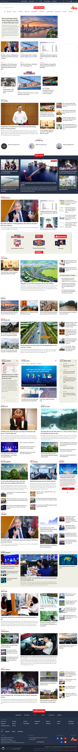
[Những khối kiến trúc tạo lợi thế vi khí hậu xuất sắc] (49, 676)
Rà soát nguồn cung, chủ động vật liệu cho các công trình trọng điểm (9, 334)
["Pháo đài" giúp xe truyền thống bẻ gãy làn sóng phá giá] (10, 638)
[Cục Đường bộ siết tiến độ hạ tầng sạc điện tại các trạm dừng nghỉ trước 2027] (3, 659)
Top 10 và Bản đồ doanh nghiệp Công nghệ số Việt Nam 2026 (67, 476)
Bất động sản (58, 11)
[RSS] (65, 742)
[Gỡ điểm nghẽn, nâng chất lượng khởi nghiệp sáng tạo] (3, 573)
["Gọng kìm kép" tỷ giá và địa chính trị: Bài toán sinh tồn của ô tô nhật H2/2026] (68, 638)
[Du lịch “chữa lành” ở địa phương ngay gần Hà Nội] (68, 181)
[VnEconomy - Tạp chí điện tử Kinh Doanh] (39, 711)
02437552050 (32, 739)
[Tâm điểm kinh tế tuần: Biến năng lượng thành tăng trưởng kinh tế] (30, 393)
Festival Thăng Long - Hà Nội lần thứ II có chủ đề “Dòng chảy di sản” (68, 172)
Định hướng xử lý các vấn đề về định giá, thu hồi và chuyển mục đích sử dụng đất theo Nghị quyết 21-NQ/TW (71, 332)
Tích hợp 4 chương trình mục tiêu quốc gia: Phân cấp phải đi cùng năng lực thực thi (69, 119)
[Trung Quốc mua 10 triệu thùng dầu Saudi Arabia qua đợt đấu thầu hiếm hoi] (62, 535)
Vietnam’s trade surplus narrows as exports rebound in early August (28, 93)
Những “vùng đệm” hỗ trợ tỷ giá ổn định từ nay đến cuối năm (71, 262)
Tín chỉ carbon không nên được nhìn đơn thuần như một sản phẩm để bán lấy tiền (49, 455)
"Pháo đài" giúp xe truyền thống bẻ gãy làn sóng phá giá (9, 646)
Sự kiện (61, 462)
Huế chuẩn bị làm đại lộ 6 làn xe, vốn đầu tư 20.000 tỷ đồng (69, 395)
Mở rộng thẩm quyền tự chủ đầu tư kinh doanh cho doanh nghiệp (38, 184)
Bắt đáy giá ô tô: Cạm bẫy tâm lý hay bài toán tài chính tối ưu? (38, 657)
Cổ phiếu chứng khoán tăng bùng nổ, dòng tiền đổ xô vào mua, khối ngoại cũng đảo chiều (69, 380)
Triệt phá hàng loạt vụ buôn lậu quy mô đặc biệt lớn (9, 172)
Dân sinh (71, 11)
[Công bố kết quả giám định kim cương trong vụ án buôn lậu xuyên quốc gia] (49, 598)
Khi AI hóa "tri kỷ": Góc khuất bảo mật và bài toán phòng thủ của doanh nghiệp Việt (38, 579)
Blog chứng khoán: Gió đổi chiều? (48, 229)
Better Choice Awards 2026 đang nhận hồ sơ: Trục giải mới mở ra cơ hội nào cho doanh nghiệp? (17, 507)
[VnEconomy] (29, 74)
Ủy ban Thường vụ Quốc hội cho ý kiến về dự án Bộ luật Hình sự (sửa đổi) (47, 132)
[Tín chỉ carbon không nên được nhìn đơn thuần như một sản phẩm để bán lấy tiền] (49, 447)
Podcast (27, 363)
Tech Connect (47, 1)
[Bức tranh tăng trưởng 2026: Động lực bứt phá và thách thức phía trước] (39, 27)
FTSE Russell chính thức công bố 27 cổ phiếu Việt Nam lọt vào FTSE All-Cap (48, 57)
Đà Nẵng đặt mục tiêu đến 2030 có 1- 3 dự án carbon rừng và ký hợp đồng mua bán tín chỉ (59, 432)
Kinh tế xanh (34, 11)
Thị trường (41, 11)
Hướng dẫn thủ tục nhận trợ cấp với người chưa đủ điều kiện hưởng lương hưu (71, 610)
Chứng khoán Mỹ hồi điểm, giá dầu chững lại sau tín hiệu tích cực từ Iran (70, 527)
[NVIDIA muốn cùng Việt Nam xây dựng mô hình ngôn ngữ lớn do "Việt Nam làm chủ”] (19, 419)
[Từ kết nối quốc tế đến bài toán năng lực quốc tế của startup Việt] (10, 559)
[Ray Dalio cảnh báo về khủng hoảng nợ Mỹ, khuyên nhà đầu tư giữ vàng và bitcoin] (10, 46)
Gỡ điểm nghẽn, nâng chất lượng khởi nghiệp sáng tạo (13, 573)
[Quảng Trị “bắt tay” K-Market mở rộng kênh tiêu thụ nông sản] (29, 305)
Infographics (33, 363)
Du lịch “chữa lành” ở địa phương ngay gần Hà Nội (68, 188)
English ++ (54, 1)
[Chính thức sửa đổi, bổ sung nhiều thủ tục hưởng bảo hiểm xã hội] (19, 604)
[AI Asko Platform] (60, 237)
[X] (66, 1)
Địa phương (65, 391)
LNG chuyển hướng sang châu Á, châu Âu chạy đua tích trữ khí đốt (71, 542)
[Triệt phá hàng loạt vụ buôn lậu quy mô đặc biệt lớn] (10, 164)
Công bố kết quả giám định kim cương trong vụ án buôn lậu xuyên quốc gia (48, 607)
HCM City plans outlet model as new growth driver (8, 91)
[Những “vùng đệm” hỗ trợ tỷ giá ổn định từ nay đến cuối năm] (62, 262)
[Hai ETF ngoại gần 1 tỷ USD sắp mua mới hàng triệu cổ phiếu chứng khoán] (62, 209)
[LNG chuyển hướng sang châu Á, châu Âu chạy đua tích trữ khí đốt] (62, 542)
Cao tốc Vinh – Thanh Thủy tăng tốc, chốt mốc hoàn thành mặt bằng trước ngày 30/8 (70, 348)
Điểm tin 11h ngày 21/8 (41, 144)
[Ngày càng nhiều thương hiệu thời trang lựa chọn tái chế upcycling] (49, 694)
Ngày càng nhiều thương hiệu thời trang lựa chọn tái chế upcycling (48, 701)
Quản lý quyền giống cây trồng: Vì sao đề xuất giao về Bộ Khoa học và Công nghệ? (48, 624)
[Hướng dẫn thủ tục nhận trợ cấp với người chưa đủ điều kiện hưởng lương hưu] (62, 610)
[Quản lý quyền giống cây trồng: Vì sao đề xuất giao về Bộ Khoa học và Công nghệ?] (49, 616)
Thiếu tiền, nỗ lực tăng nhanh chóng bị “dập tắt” (68, 388)
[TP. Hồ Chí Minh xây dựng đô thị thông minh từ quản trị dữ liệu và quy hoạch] (49, 305)
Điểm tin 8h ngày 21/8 (68, 144)
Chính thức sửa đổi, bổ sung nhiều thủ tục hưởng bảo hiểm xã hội (19, 618)
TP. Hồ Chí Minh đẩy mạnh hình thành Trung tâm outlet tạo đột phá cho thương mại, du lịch (17, 499)
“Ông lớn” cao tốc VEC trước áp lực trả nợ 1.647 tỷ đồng (36, 283)
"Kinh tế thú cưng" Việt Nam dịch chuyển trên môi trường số (71, 695)
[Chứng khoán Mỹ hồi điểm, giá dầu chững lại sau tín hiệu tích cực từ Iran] (62, 527)
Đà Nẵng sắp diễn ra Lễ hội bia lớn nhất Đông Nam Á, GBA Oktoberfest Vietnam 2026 (70, 674)
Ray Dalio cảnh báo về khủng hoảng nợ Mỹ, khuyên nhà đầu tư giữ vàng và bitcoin (9, 57)
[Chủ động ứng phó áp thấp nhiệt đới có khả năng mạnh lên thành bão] (62, 603)
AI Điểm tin (39, 140)
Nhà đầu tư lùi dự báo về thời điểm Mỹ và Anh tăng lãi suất (28, 65)
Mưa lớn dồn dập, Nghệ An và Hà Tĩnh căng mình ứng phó (67, 313)
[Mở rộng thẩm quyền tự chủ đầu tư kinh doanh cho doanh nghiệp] (39, 170)
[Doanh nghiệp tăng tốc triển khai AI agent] (68, 559)
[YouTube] (71, 1)
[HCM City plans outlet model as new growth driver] (8, 82)
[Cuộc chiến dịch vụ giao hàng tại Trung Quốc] (62, 688)
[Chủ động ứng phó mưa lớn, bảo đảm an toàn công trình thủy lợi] (62, 617)
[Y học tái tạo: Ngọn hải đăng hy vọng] (48, 393)
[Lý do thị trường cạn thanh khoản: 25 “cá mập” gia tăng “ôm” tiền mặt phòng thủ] (62, 202)
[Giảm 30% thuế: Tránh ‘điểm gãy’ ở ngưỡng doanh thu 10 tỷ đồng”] (59, 112)
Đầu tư (14, 11)
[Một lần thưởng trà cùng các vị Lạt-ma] (62, 681)
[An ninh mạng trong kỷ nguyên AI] (3, 580)
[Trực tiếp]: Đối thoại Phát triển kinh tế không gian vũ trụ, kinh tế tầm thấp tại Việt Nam (9, 455)
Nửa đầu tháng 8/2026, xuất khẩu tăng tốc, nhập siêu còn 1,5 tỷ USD (28, 56)
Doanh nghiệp (50, 11)
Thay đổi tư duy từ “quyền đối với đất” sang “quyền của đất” (45, 492)
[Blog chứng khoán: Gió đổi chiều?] (49, 222)
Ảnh (2, 731)
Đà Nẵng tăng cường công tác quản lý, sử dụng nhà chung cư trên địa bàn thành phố (71, 341)
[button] (17, 400)
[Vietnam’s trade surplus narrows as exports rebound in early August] (29, 83)
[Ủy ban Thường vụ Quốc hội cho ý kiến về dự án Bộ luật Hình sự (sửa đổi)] (47, 124)
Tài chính (20, 11)
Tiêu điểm (9, 11)
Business (4, 87)
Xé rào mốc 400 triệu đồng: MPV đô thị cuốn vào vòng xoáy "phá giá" (12, 651)
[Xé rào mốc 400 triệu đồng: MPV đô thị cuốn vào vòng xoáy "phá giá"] (3, 652)
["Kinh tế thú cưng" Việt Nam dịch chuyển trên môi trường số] (62, 695)
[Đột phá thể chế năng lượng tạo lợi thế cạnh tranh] (39, 376)
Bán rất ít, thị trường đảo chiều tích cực (68, 366)
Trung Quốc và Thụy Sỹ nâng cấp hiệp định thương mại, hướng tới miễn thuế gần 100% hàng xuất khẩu (9, 67)
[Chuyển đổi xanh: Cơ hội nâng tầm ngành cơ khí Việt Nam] (3, 494)
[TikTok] (74, 1)
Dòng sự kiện (6, 361)
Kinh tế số (27, 11)
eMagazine (39, 363)
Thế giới (64, 11)
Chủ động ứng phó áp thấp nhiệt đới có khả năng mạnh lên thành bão (71, 602)
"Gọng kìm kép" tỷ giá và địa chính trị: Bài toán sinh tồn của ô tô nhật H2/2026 (67, 647)
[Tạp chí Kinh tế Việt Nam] (17, 237)
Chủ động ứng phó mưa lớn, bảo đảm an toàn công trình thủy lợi (71, 617)
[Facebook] (63, 1)
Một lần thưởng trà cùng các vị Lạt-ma (70, 680)
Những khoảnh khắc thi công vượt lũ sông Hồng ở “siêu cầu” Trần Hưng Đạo (10, 189)
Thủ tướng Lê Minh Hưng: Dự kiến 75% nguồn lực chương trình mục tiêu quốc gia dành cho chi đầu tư (69, 126)
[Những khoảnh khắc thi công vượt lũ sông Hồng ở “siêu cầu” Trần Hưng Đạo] (10, 181)
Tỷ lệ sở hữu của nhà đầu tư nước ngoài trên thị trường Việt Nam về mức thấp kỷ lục (70, 217)
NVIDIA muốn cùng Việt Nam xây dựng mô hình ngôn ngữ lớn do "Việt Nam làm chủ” (18, 432)
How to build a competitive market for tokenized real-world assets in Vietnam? (48, 91)
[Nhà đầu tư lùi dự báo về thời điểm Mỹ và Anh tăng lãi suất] (62, 269)
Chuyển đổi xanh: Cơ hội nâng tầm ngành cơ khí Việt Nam (17, 493)
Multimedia (25, 361)
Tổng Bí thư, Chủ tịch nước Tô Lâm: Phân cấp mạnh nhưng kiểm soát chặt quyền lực (18, 127)
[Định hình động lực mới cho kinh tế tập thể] (43, 472)
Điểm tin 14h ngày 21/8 (14, 144)
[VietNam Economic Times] (39, 237)
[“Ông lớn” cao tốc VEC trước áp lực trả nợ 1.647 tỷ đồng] (39, 271)
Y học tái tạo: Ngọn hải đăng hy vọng (47, 400)
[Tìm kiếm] (4, 7)
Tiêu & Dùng (31, 1)
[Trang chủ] (4, 11)
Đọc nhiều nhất (65, 361)
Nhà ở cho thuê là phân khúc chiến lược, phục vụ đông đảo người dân (9, 351)
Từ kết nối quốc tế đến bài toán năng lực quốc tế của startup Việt (9, 567)
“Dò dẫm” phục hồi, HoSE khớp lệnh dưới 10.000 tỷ (69, 372)
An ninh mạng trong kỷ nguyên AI (12, 579)
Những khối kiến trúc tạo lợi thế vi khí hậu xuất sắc (48, 684)
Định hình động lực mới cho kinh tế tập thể (42, 481)
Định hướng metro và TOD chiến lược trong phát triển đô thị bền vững (10, 376)
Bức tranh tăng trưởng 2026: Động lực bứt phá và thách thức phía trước (10, 21)
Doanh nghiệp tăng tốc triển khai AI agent (67, 567)
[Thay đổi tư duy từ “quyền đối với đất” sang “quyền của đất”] (32, 493)
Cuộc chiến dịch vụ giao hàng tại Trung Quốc (70, 687)
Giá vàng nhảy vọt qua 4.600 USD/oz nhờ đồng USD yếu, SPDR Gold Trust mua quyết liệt (48, 529)
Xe (36, 1)
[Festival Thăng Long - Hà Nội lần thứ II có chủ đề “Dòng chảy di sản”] (68, 164)
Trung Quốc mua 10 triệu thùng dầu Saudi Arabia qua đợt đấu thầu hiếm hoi (71, 535)
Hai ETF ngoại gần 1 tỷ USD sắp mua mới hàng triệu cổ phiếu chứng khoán (70, 210)
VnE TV (40, 1)
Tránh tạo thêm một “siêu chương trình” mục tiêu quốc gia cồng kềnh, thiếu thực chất (47, 114)
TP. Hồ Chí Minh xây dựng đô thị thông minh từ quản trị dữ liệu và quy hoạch (48, 66)
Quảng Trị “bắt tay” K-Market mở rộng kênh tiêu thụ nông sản (29, 313)
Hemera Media (19, 747)
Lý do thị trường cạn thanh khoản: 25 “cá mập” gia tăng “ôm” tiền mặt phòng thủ (71, 202)
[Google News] (76, 1)
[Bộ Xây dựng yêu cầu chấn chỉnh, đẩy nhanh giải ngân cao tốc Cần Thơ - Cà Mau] (39, 333)
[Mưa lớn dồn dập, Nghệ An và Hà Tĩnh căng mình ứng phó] (68, 305)
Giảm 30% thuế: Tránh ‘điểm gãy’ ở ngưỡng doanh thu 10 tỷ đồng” (69, 112)
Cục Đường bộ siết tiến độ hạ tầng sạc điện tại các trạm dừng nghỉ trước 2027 (12, 659)
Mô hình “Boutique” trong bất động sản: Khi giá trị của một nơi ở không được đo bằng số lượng (71, 324)
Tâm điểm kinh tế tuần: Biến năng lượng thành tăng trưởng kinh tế (29, 400)
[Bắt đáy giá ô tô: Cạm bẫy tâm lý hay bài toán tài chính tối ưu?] (39, 644)
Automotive (5, 631)
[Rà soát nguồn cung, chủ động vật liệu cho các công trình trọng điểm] (10, 327)
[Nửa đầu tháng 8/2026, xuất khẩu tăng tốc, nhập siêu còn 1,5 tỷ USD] (29, 46)
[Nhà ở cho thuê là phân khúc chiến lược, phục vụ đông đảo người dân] (10, 343)
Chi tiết (68, 488)
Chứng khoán (24, 1)
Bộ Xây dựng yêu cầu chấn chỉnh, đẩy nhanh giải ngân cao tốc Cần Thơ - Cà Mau (38, 346)
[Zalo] (68, 1)
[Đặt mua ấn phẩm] (74, 7)
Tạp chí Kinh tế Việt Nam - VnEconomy (69, 748)
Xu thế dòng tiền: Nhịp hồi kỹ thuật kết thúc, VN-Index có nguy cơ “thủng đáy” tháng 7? (71, 225)
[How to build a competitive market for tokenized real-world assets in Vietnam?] (50, 81)
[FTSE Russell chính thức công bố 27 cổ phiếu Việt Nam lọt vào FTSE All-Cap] (49, 46)
